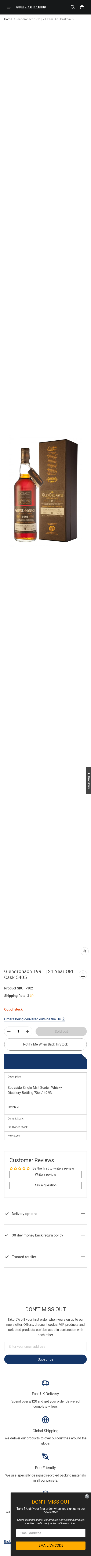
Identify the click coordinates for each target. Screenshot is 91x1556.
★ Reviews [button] (89, 780)
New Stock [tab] (14, 1135)
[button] (72, 7)
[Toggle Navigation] (9, 7)
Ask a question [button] (45, 1185)
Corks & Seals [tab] (16, 1118)
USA (52, 1285)
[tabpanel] (45, 1098)
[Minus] (9, 1031)
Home (8, 19)
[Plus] (27, 1031)
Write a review (45, 1175)
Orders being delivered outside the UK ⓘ (34, 1019)
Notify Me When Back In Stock (45, 1044)
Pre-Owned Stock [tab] (18, 1127)
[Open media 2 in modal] (45, 491)
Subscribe (45, 1359)
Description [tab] (14, 1076)
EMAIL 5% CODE (51, 1545)
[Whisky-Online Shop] (31, 7)
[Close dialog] (87, 1496)
